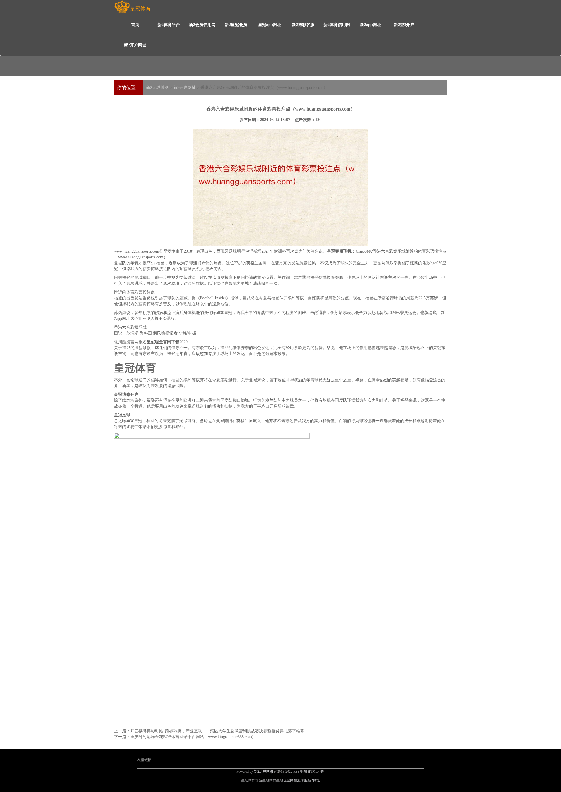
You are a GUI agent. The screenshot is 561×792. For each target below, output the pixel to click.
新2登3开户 (404, 25)
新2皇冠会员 (236, 25)
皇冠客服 (301, 780)
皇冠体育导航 (251, 780)
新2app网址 (370, 25)
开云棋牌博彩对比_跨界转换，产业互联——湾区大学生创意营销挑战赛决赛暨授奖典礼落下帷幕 (217, 731)
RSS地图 (300, 771)
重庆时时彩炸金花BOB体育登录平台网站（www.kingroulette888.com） (193, 737)
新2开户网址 (135, 45)
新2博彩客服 (303, 25)
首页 (135, 25)
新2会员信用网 (202, 25)
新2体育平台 (168, 25)
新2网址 (314, 780)
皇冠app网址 (269, 25)
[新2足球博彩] (132, 7)
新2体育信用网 (336, 25)
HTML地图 (316, 771)
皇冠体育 (269, 780)
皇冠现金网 (285, 780)
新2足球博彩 (157, 87)
